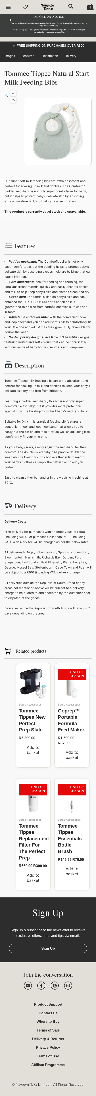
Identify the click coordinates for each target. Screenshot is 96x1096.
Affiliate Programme (48, 1065)
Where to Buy (48, 1021)
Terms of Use (48, 1056)
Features (28, 56)
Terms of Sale (48, 1030)
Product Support (48, 1004)
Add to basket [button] (33, 750)
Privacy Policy (48, 1047)
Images (9, 56)
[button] (8, 7)
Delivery (71, 56)
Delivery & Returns (48, 1039)
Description (50, 56)
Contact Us (48, 1013)
